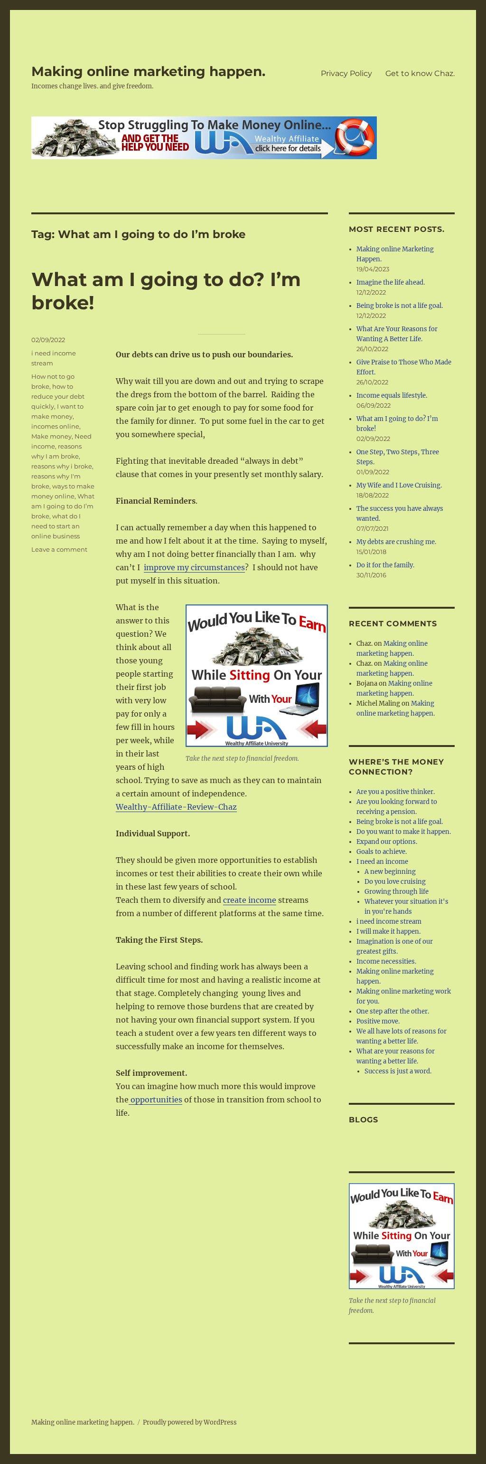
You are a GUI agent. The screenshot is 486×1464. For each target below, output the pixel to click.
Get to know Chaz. (420, 73)
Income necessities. (386, 961)
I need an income (382, 862)
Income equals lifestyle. (391, 396)
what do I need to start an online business (56, 526)
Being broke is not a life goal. (399, 306)
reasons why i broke (61, 466)
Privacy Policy (346, 73)
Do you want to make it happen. (403, 832)
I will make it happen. (388, 932)
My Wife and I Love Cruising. (399, 485)
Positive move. (378, 1021)
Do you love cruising (395, 882)
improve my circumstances (194, 567)
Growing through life (396, 892)
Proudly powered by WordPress (190, 1422)
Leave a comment (59, 549)
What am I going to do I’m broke (62, 506)
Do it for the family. (385, 565)
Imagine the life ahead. (390, 282)
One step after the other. (392, 1011)
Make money (51, 436)
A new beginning (390, 872)
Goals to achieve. (381, 852)
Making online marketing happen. (148, 71)
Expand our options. (386, 842)
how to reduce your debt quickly (57, 396)
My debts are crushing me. (396, 542)
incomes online (55, 426)
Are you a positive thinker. (395, 792)
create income (249, 900)
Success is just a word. (397, 1071)
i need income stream (388, 922)
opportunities (155, 1099)
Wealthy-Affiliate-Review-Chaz (176, 807)
